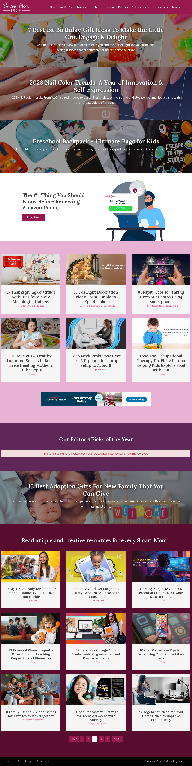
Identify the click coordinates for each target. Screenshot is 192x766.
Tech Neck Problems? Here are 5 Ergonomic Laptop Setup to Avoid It (96, 360)
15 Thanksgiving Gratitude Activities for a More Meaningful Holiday (31, 297)
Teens (102, 600)
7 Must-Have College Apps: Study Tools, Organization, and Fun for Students (96, 654)
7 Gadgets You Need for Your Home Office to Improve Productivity (161, 716)
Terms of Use (43, 761)
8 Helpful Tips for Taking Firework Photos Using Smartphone (161, 297)
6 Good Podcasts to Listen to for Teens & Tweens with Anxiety (96, 716)
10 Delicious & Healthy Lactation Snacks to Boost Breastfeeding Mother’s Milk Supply (31, 363)
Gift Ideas (109, 7)
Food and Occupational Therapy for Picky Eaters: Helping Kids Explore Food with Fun (160, 363)
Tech (91, 369)
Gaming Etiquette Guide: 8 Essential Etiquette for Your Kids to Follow (161, 593)
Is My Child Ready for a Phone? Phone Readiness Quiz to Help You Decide (31, 593)
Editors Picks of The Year (61, 7)
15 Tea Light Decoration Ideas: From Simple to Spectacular (96, 297)
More (175, 7)
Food (97, 7)
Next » (117, 738)
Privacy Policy (24, 761)
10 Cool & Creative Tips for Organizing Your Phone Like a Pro (160, 654)
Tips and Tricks (160, 7)
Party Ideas (39, 306)
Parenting (123, 7)
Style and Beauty (140, 7)
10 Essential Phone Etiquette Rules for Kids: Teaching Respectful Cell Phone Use (31, 654)
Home (9, 761)
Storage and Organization (91, 306)
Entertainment (84, 7)
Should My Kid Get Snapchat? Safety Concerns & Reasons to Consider (96, 593)
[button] (185, 7)
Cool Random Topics (155, 306)
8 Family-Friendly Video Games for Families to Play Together (31, 714)
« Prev (73, 738)
